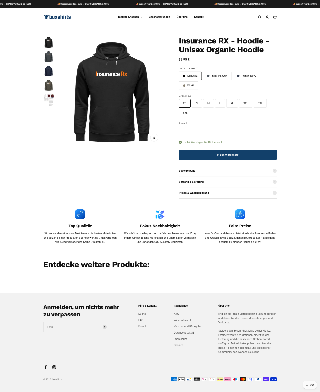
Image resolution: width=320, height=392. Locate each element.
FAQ (140, 320)
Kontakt (199, 16)
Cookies (178, 345)
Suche (142, 313)
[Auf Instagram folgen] (54, 367)
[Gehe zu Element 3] (48, 71)
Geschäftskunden (159, 16)
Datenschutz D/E (184, 332)
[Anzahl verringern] (184, 131)
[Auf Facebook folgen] (45, 367)
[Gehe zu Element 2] (48, 57)
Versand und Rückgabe (187, 326)
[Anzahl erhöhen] (200, 131)
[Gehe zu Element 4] (48, 85)
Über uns (182, 16)
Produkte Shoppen (127, 16)
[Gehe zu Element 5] (48, 100)
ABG (176, 313)
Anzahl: (183, 123)
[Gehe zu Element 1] (48, 42)
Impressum (180, 339)
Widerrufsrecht (182, 320)
